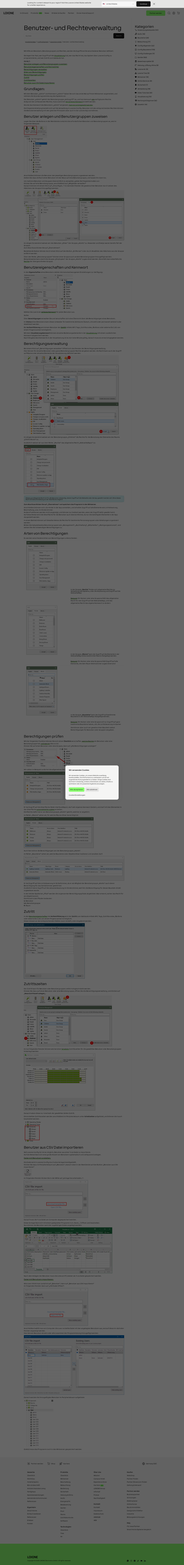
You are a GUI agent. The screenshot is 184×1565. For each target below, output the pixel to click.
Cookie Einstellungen (77, 795)
